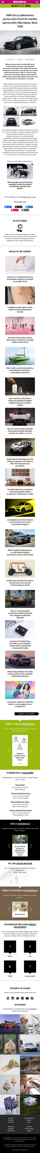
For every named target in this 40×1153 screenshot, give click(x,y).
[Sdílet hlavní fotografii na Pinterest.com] (14, 210)
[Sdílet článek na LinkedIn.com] (29, 207)
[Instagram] (13, 998)
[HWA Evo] (20, 43)
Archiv (29, 1122)
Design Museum (24, 863)
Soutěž (29, 1126)
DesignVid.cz (23, 823)
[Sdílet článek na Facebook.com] (8, 207)
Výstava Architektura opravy (20, 793)
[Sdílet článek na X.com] (18, 207)
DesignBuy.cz (28, 724)
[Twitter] (18, 998)
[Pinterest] (22, 998)
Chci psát (11, 1122)
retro (34, 197)
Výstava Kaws (20, 785)
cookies (7, 1146)
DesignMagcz (32, 1009)
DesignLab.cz (24, 1150)
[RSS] (32, 998)
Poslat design (29, 1129)
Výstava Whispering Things (20, 802)
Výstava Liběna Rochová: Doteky (21, 810)
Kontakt (11, 1118)
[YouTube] (27, 998)
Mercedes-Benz (26, 197)
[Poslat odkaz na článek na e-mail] (25, 210)
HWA (24, 202)
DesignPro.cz (31, 890)
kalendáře (28, 772)
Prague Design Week (25, 926)
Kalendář (11, 1129)
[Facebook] (8, 998)
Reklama (11, 1120)
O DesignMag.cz (29, 1118)
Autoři (29, 1120)
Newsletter (11, 1131)
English (29, 1131)
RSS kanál (11, 1126)
